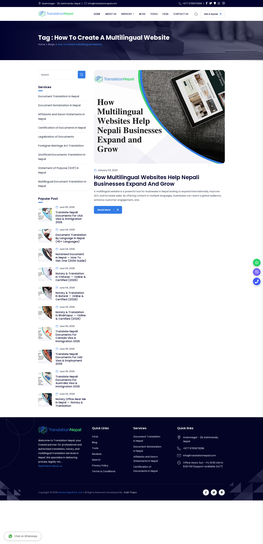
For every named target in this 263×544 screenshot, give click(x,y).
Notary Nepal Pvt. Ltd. (70, 492)
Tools (154, 14)
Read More (104, 209)
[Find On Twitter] (210, 3)
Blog (142, 14)
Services (126, 14)
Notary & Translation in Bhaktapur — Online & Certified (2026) (71, 315)
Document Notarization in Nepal (59, 105)
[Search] (196, 14)
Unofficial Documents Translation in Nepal (61, 157)
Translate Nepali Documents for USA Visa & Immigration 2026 (69, 217)
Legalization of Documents (56, 137)
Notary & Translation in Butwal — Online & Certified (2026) (70, 296)
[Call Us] (257, 281)
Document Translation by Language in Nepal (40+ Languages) (71, 238)
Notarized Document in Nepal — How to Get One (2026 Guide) (71, 257)
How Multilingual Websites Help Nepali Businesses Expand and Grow (146, 180)
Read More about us (50, 466)
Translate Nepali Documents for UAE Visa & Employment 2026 (69, 359)
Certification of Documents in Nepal (62, 128)
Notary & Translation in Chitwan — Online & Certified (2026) (71, 277)
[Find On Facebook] (206, 3)
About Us (110, 14)
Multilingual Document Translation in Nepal (62, 184)
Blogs (51, 44)
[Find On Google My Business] (215, 3)
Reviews (97, 454)
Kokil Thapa (130, 492)
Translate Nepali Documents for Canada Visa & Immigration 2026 (68, 336)
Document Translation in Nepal (58, 96)
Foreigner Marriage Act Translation (61, 145)
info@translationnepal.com (102, 3)
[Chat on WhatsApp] (257, 262)
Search (96, 460)
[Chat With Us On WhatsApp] (219, 3)
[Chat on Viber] (257, 272)
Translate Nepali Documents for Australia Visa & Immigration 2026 (68, 381)
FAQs (165, 14)
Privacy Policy (100, 465)
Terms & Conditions (103, 471)
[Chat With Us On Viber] (223, 3)
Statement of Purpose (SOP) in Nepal (58, 170)
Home (97, 14)
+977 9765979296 (192, 3)
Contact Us (180, 14)
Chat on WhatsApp (25, 536)
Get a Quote (211, 14)
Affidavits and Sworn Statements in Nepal (61, 116)
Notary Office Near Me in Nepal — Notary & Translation (71, 402)
